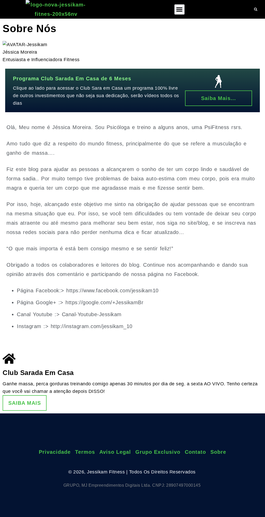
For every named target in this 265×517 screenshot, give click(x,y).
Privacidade (55, 452)
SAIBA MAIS (24, 403)
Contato (195, 452)
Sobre (218, 452)
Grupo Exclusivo (157, 452)
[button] (179, 9)
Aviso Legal (115, 452)
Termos (85, 452)
